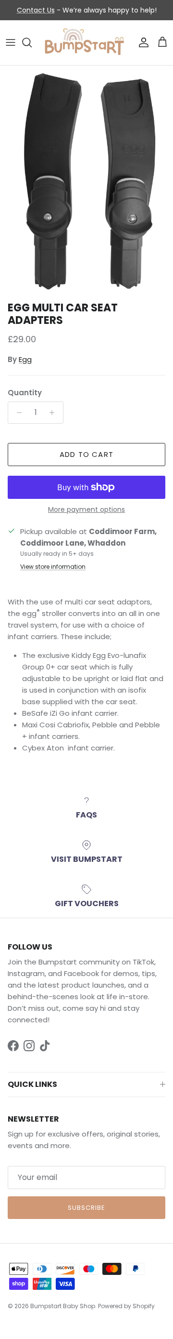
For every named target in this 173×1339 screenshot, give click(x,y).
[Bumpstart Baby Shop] (86, 42)
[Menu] (10, 42)
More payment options (86, 510)
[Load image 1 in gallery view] (86, 181)
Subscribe (86, 1207)
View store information (53, 566)
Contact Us (36, 10)
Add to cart (86, 454)
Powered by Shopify (126, 1306)
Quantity (25, 393)
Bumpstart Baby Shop (62, 1306)
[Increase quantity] (54, 412)
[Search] (31, 42)
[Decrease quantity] (16, 412)
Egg (25, 359)
